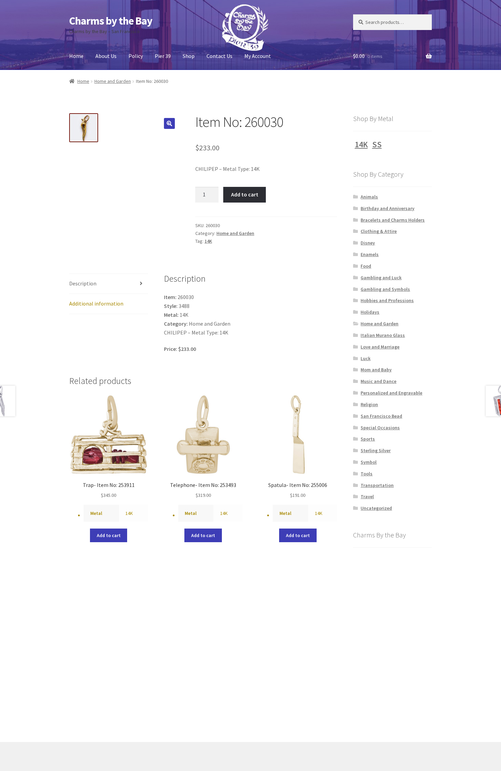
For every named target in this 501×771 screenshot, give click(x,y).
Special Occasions (380, 428)
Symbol (369, 462)
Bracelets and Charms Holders (393, 220)
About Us (106, 56)
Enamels (370, 254)
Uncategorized (376, 508)
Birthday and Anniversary (387, 208)
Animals (369, 197)
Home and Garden (112, 81)
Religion (369, 404)
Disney (368, 243)
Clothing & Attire (379, 231)
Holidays (370, 312)
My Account (257, 56)
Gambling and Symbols (385, 289)
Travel (367, 496)
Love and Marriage (380, 347)
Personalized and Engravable (391, 393)
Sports (368, 439)
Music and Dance (378, 381)
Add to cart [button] (109, 535)
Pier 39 (163, 56)
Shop (189, 56)
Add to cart (244, 194)
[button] (169, 123)
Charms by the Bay (110, 21)
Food (366, 266)
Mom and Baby (376, 370)
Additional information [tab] (96, 303)
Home (76, 56)
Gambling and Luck (381, 278)
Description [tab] (82, 283)
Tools (367, 474)
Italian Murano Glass (383, 335)
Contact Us (219, 56)
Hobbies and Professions (387, 300)
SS (377, 144)
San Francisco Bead (381, 416)
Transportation (377, 485)
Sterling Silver (376, 450)
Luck (365, 358)
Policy (135, 56)
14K (208, 241)
